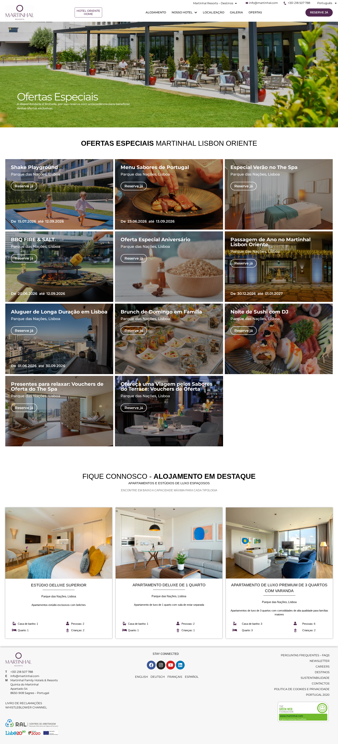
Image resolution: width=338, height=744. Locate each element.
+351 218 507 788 (299, 3)
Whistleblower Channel (26, 707)
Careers (323, 666)
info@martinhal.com (263, 3)
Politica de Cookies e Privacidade (302, 689)
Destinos (322, 672)
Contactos (321, 683)
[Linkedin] (180, 665)
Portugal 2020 (318, 694)
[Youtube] (170, 665)
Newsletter (320, 661)
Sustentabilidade (315, 678)
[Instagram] (161, 665)
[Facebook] (151, 665)
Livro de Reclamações (23, 703)
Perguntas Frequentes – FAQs (305, 655)
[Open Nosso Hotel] (195, 12)
